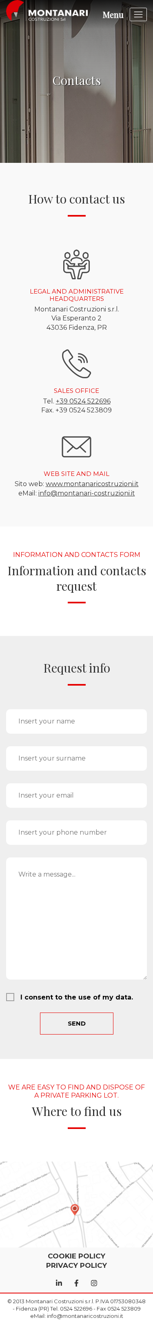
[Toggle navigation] (138, 14)
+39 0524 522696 (83, 401)
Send (77, 1023)
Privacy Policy (76, 1265)
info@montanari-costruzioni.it (86, 493)
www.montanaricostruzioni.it (92, 484)
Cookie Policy (76, 1256)
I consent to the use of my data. (76, 997)
